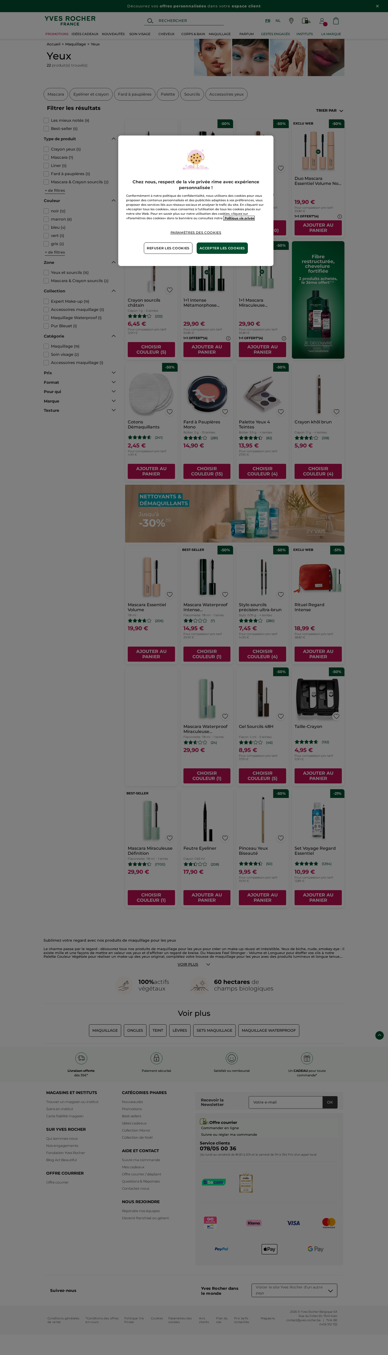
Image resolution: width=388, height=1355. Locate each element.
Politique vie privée (239, 218)
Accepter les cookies (222, 248)
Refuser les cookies (168, 248)
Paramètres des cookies (196, 233)
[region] (195, 201)
